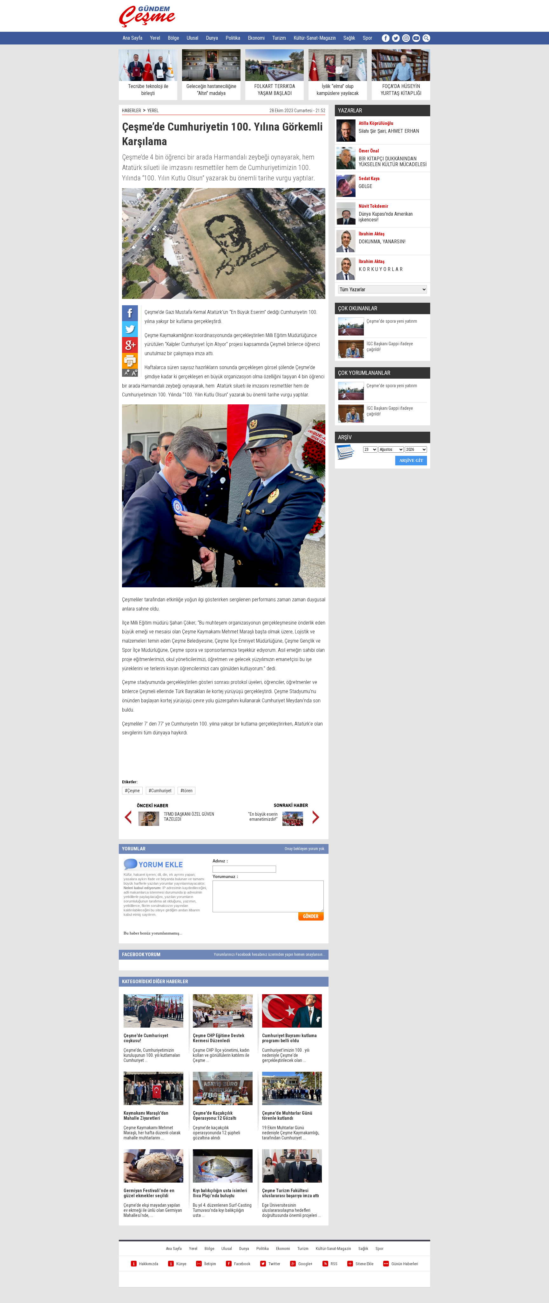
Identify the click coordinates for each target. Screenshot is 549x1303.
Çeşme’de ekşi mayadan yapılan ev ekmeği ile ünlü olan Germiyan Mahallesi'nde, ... (153, 1210)
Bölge (173, 38)
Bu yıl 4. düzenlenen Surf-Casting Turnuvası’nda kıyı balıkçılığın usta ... (222, 1210)
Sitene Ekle (364, 1263)
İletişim (210, 1263)
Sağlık (349, 38)
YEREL (153, 110)
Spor (367, 38)
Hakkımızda (148, 1263)
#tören (186, 790)
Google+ (305, 1263)
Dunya (212, 38)
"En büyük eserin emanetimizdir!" (263, 817)
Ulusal (192, 38)
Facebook (242, 1263)
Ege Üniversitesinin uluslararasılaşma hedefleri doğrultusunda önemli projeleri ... (291, 1210)
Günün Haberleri (404, 1263)
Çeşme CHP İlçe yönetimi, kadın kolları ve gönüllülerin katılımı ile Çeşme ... (221, 1055)
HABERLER (131, 110)
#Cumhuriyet (160, 790)
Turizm (279, 38)
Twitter (274, 1263)
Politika (233, 38)
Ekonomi (256, 38)
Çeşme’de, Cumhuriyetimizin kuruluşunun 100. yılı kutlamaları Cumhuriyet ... (152, 1055)
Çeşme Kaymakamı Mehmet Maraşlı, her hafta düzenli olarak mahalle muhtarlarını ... (152, 1132)
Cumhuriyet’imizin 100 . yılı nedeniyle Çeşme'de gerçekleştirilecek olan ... (285, 1055)
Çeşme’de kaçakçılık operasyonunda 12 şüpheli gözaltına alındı (216, 1132)
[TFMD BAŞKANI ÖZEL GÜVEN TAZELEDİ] (149, 824)
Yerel (155, 38)
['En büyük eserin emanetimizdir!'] (292, 824)
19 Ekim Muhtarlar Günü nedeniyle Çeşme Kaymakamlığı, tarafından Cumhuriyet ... (290, 1132)
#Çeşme (132, 790)
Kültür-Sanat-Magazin (315, 38)
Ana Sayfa (132, 38)
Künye (181, 1263)
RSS (334, 1263)
